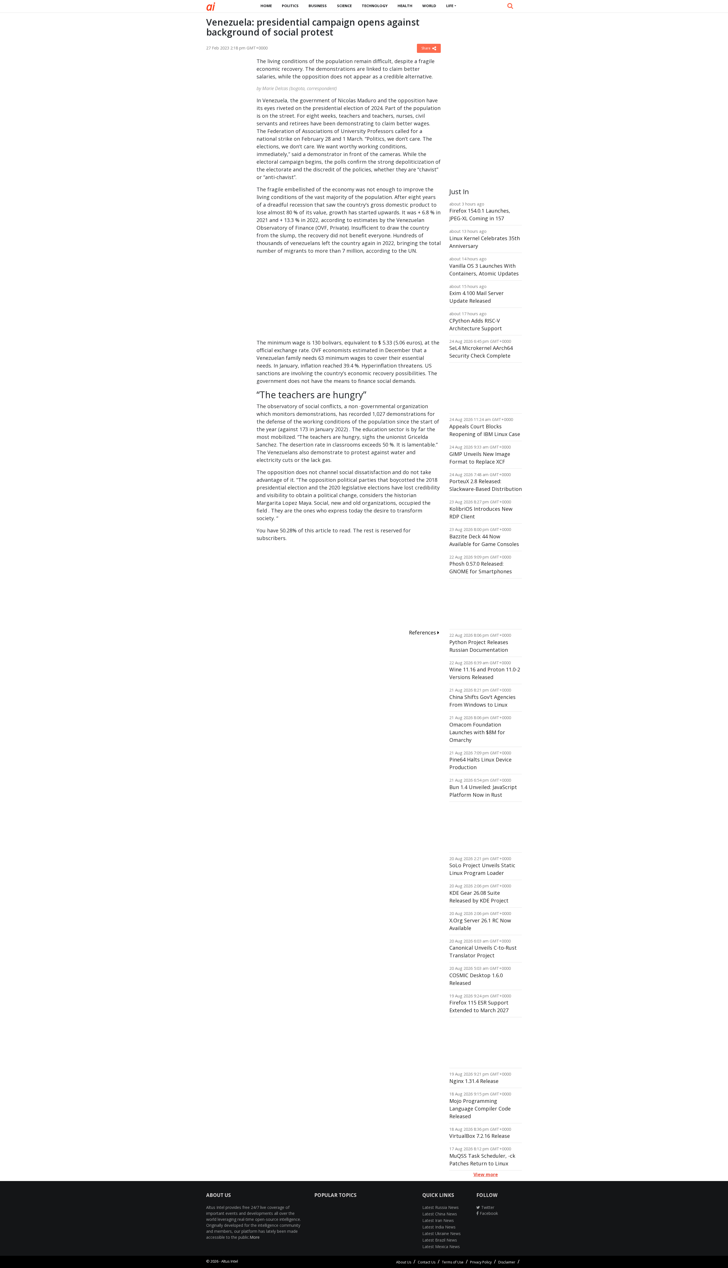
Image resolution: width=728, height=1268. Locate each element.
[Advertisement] (227, 142)
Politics (290, 5)
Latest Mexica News (441, 1246)
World (429, 5)
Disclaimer (506, 1262)
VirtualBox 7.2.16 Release (479, 1135)
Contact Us (426, 1262)
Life (449, 5)
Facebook (488, 1213)
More (255, 1237)
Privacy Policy (481, 1262)
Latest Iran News (438, 1220)
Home (266, 5)
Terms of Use (453, 1262)
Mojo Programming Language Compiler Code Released (480, 1108)
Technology (375, 5)
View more (485, 1174)
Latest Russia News (440, 1207)
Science (344, 5)
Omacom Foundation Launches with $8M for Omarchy (477, 732)
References (423, 632)
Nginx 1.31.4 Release (474, 1081)
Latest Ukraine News (441, 1233)
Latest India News (439, 1227)
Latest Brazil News (439, 1240)
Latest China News (439, 1214)
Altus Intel (229, 1261)
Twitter (487, 1207)
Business (318, 5)
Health (405, 5)
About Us (403, 1262)
